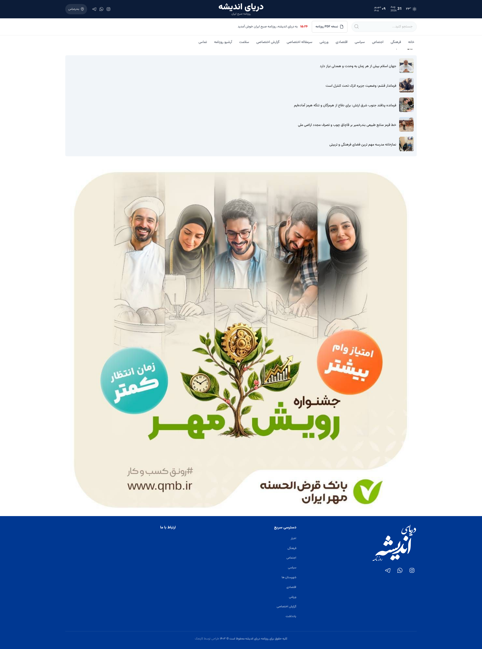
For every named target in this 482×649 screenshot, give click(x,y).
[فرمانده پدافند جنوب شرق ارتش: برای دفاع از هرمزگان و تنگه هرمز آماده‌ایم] (406, 104)
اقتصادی (341, 42)
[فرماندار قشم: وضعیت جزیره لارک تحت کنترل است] (406, 85)
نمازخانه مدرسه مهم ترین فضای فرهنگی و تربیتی (362, 144)
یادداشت (291, 616)
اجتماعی (377, 42)
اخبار (293, 538)
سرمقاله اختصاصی (299, 42)
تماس (203, 42)
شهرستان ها (289, 577)
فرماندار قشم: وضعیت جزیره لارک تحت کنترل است (361, 86)
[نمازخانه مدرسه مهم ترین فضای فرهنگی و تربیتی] (406, 144)
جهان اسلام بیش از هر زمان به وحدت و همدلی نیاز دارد (358, 66)
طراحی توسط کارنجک (207, 638)
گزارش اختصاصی (267, 42)
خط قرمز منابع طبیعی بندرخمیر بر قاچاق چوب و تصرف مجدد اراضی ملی (347, 125)
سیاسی (360, 42)
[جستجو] (356, 26)
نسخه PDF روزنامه (327, 26)
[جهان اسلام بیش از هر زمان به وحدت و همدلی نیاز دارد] (406, 65)
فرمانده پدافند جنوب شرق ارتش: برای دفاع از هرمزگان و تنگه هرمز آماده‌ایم (345, 105)
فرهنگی (396, 42)
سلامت (244, 42)
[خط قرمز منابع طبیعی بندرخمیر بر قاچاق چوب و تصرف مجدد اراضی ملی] (406, 124)
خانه (411, 42)
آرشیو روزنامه (223, 42)
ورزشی (324, 42)
